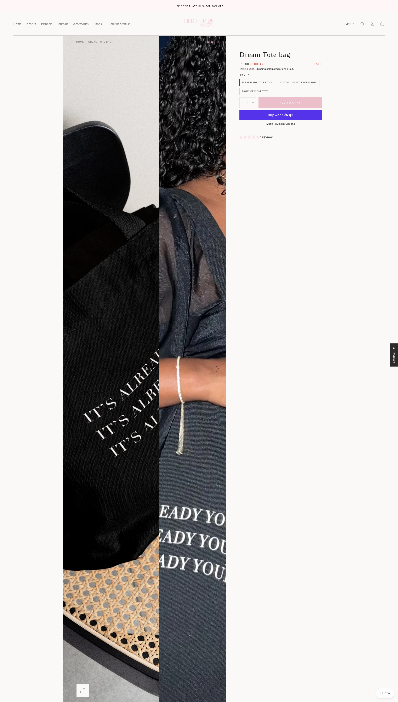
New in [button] (31, 24)
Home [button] (17, 24)
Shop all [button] (98, 24)
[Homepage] (199, 24)
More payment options (280, 123)
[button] (350, 24)
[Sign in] (372, 24)
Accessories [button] (81, 24)
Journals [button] (62, 24)
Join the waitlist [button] (119, 24)
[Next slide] (213, 368)
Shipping (261, 68)
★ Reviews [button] (394, 355)
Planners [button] (46, 24)
